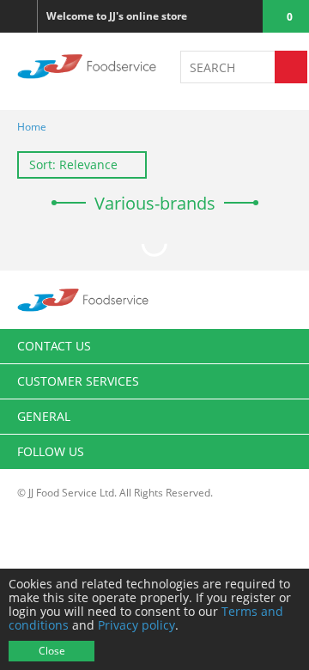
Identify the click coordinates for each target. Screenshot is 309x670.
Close (52, 650)
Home (31, 126)
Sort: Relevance (73, 164)
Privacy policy (136, 625)
